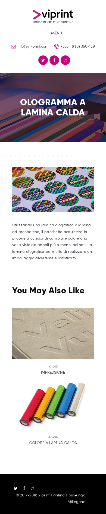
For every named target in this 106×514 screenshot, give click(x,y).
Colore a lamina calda (53, 442)
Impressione (53, 372)
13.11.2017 (53, 366)
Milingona (76, 501)
